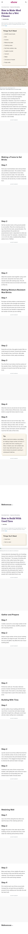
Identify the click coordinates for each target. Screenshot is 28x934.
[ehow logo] (14, 2)
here (6, 25)
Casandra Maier (6, 19)
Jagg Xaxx (5, 524)
